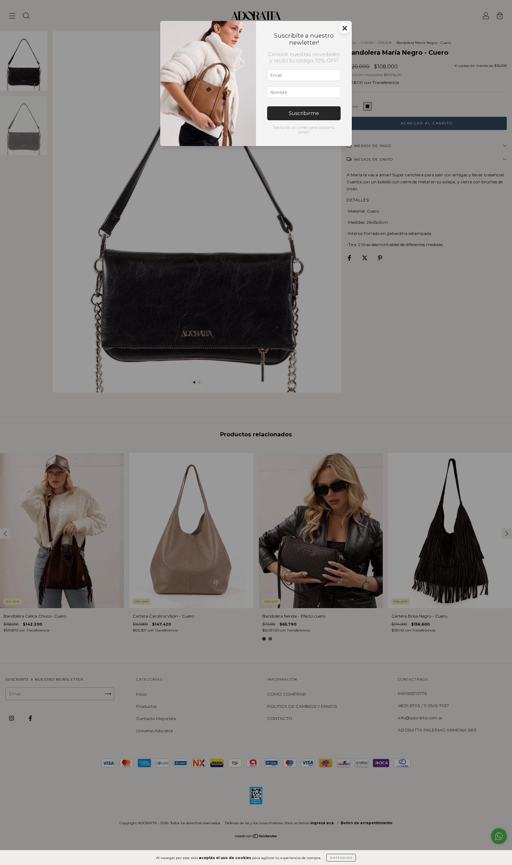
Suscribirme (304, 113)
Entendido (341, 857)
